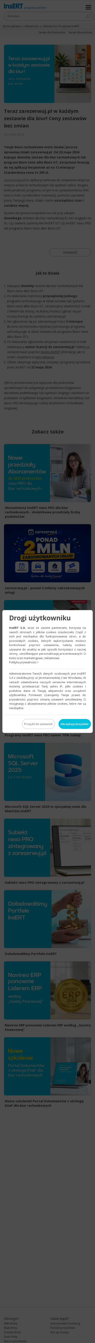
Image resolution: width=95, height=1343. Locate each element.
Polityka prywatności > (24, 662)
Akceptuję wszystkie (75, 724)
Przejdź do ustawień (38, 724)
